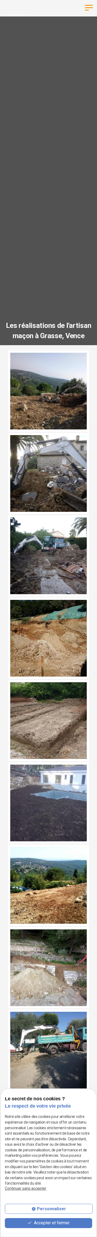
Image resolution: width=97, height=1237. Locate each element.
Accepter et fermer (51, 1222)
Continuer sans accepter (25, 1188)
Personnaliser (51, 1208)
